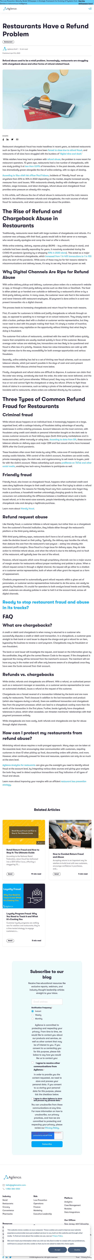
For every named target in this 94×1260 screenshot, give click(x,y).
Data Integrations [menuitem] (72, 1212)
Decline (77, 1250)
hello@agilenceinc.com (16, 1185)
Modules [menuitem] (68, 1209)
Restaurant (8, 42)
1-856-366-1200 (13, 1189)
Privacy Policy (57, 1236)
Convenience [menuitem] (8, 1210)
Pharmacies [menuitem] (8, 1214)
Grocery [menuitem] (6, 1207)
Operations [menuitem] (38, 1203)
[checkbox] (47, 1015)
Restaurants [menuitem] (8, 1203)
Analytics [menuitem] (68, 1202)
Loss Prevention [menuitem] (40, 1200)
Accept (57, 1250)
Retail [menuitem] (5, 1200)
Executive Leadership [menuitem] (43, 1214)
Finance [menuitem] (37, 1207)
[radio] (47, 1011)
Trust (77, 1257)
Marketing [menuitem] (38, 1210)
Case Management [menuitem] (72, 1205)
